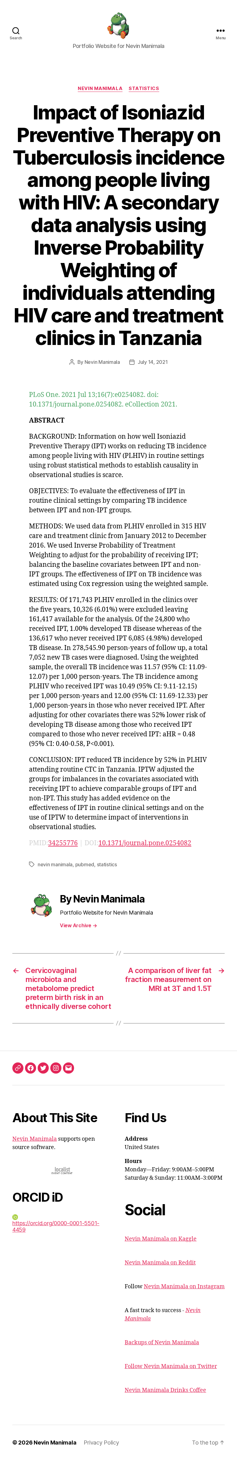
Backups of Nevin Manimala (162, 1342)
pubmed (84, 864)
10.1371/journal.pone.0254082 (144, 843)
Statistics (144, 88)
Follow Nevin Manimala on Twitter (171, 1366)
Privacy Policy (101, 1442)
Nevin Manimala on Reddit (160, 1262)
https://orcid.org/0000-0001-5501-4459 (55, 1226)
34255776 (63, 843)
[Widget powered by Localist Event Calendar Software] (62, 1170)
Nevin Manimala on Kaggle (161, 1239)
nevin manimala (55, 864)
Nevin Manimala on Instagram (184, 1286)
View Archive (78, 925)
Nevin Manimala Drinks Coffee (165, 1390)
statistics (107, 864)
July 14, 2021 (153, 362)
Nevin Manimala (100, 88)
